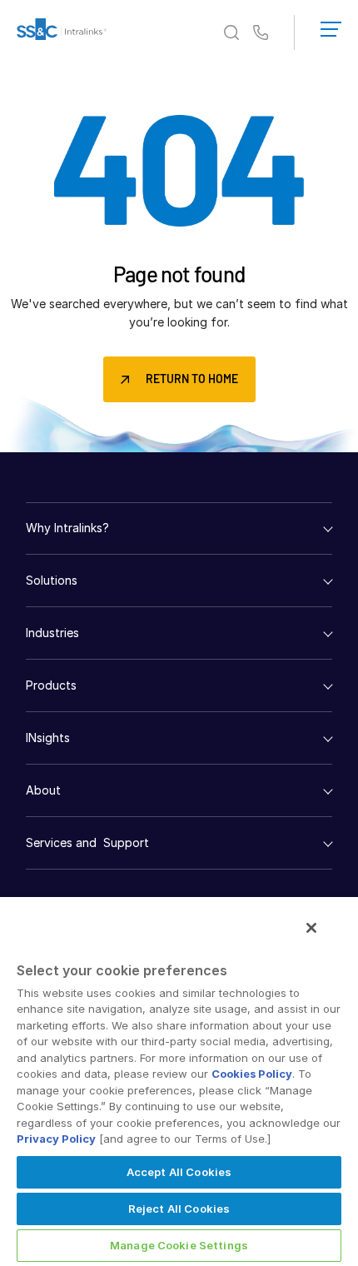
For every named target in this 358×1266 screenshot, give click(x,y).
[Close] (311, 928)
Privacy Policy (56, 1138)
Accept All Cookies (179, 1172)
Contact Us (260, 33)
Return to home (192, 378)
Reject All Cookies (179, 1208)
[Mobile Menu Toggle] (331, 26)
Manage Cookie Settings (179, 1245)
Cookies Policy (251, 1073)
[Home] (62, 32)
